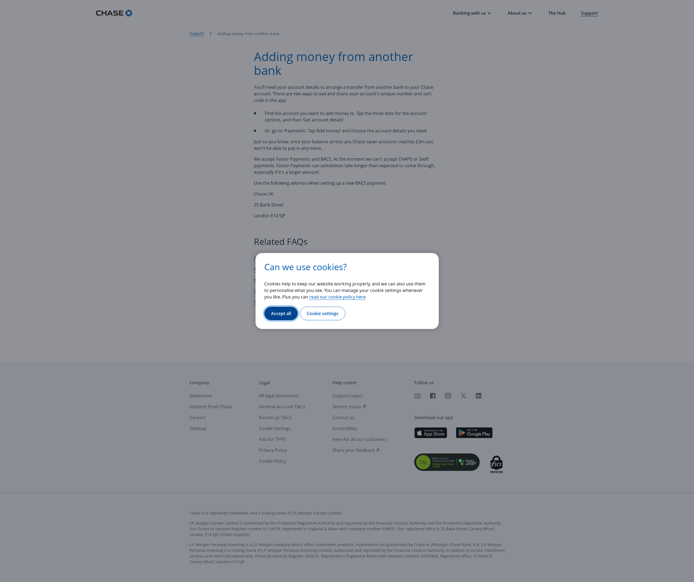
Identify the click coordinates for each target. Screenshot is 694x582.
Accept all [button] (281, 313)
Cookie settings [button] (322, 313)
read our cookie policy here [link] (337, 297)
